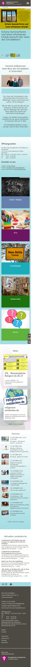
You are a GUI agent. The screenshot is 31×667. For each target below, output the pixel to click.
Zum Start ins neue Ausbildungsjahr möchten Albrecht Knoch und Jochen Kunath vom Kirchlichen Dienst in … (15, 563)
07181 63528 (11, 166)
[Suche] (29, 342)
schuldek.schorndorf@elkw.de (15, 167)
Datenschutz (5, 638)
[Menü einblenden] (28, 3)
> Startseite (4, 7)
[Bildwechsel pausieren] (2, 55)
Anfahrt (3, 630)
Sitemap (4, 640)
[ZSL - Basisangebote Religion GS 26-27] (15, 362)
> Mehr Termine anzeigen (15, 522)
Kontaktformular (20, 169)
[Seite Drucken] (10, 584)
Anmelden (4, 642)
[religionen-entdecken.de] (15, 397)
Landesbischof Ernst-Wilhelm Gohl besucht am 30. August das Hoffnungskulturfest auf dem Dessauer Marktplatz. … (15, 555)
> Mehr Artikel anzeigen (15, 424)
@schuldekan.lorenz (14, 606)
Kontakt (3, 632)
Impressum (4, 636)
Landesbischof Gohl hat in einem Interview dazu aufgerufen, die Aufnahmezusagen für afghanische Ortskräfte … (15, 544)
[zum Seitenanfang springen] (29, 335)
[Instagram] (6, 584)
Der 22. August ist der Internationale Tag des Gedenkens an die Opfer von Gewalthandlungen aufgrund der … (15, 572)
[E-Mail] (3, 584)
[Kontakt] (29, 338)
